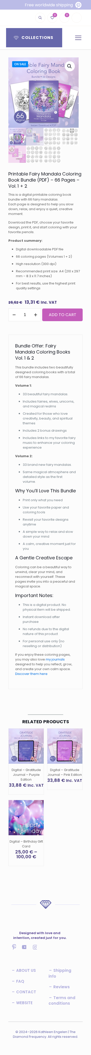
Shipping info (60, 973)
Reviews (61, 987)
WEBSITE (24, 1002)
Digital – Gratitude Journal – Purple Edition (26, 774)
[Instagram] (34, 951)
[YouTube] (24, 951)
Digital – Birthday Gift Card (26, 844)
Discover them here (31, 673)
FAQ (19, 981)
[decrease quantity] (14, 315)
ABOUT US (25, 970)
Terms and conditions (62, 1000)
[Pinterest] (13, 951)
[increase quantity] (35, 315)
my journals (55, 659)
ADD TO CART (62, 315)
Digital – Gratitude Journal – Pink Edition (65, 772)
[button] (70, 66)
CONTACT (25, 992)
